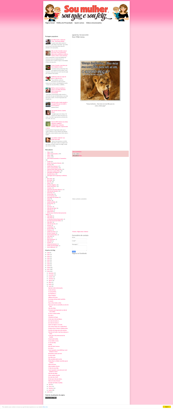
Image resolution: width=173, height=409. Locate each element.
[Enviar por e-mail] (73, 154)
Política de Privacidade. (53, 245)
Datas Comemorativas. (53, 168)
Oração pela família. (53, 339)
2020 (48, 264)
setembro (51, 278)
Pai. (48, 205)
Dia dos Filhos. (50, 228)
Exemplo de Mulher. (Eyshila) (55, 382)
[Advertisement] (71, 29)
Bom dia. (49, 182)
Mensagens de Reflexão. (53, 172)
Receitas (49, 164)
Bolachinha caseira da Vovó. (55, 353)
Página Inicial (50, 23)
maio (50, 286)
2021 (48, 262)
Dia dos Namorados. (52, 234)
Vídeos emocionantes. (94, 23)
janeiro (50, 390)
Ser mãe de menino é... (54, 321)
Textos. (49, 157)
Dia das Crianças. (51, 233)
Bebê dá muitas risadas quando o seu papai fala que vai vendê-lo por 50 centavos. (59, 104)
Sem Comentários (77, 151)
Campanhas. (50, 227)
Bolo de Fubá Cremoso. (54, 346)
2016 (48, 271)
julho (50, 282)
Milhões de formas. (53, 297)
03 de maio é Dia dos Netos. (55, 379)
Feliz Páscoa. (50, 210)
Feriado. (49, 242)
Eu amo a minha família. (54, 313)
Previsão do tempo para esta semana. (57, 330)
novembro (51, 275)
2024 (48, 256)
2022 (48, 260)
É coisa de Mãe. (52, 342)
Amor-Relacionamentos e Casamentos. (56, 158)
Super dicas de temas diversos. (54, 189)
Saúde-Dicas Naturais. (52, 166)
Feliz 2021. (49, 222)
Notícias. (49, 200)
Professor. (49, 230)
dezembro (51, 273)
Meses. (49, 183)
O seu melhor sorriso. (53, 341)
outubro (51, 277)
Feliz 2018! (50, 216)
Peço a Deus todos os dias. (54, 303)
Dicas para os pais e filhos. (53, 171)
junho (50, 284)
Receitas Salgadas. (51, 185)
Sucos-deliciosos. (51, 247)
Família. (50, 344)
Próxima (74, 231)
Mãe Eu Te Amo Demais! (54, 381)
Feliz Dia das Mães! (52, 208)
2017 (48, 269)
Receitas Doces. (51, 174)
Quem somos (79, 23)
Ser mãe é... (51, 315)
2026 (48, 252)
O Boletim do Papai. (53, 317)
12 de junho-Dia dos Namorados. (55, 219)
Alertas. (49, 238)
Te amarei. (50, 301)
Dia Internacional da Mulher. (54, 220)
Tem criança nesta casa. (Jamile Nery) (57, 326)
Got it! (166, 407)
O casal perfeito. (52, 291)
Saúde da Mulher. (51, 202)
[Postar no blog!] (74, 154)
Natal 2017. (50, 192)
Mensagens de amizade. (53, 197)
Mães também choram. (54, 366)
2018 (48, 267)
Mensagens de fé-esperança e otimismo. (57, 175)
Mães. (48, 152)
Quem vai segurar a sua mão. (55, 324)
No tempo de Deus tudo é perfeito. (57, 299)
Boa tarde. (49, 180)
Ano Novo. (50, 206)
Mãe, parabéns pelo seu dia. (55, 359)
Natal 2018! (50, 211)
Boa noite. (49, 178)
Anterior (86, 231)
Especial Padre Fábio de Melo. (54, 169)
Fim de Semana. (51, 196)
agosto (50, 280)
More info (45, 407)
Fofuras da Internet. (52, 244)
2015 (48, 392)
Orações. (49, 188)
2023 (48, 258)
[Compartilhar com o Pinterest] (78, 154)
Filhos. (48, 155)
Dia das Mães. (50, 194)
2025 (48, 254)
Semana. (49, 225)
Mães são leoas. (52, 364)
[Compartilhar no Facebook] (77, 154)
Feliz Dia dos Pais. (51, 224)
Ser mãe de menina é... (54, 323)
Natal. (48, 199)
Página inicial (80, 231)
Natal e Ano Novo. (51, 186)
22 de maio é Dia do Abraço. (55, 319)
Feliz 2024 (49, 241)
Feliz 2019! (50, 217)
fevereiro (51, 388)
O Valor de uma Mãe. (53, 368)
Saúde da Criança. (51, 231)
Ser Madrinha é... (52, 293)
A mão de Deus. (52, 290)
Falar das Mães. (52, 308)
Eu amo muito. (52, 355)
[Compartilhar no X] (76, 154)
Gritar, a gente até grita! (54, 375)
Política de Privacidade (65, 23)
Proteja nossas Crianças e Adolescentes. (58, 328)
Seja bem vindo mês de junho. (55, 288)
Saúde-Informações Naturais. (54, 163)
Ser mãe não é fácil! (53, 377)
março (50, 386)
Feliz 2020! (50, 236)
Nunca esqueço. (52, 295)
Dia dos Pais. (50, 203)
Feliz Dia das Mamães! (52, 191)
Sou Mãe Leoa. (52, 357)
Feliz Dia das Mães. (53, 373)
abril (50, 384)
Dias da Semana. (51, 239)
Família (49, 161)
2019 (48, 265)
